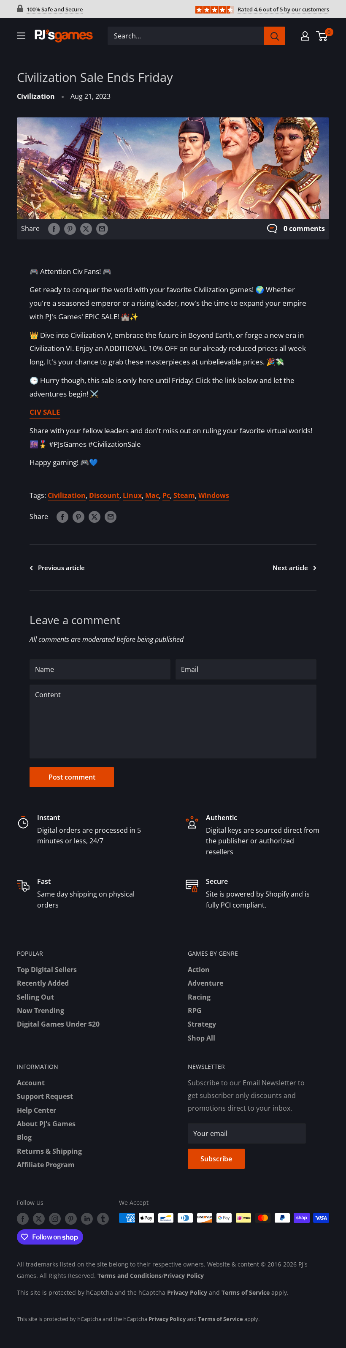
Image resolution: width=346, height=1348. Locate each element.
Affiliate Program (46, 1164)
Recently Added (43, 983)
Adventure (205, 983)
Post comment (72, 777)
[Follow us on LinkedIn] (87, 1219)
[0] (322, 36)
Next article (290, 567)
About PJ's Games (46, 1123)
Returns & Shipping (49, 1151)
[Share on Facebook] (54, 229)
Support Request (45, 1096)
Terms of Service (246, 1292)
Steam (184, 495)
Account (31, 1082)
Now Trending (40, 1010)
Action (199, 969)
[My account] (305, 36)
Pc (166, 495)
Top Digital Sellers (47, 969)
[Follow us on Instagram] (55, 1219)
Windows (213, 495)
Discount (104, 495)
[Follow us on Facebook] (23, 1219)
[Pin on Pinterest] (70, 229)
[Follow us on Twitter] (39, 1219)
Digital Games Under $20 (58, 1024)
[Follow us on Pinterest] (71, 1219)
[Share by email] (102, 229)
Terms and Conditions (129, 1276)
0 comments (304, 228)
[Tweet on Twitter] (86, 229)
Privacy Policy (184, 1276)
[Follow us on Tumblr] (103, 1219)
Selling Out (35, 997)
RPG (195, 1010)
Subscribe (216, 1158)
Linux (132, 495)
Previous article (61, 567)
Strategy (202, 1024)
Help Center (36, 1110)
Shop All (201, 1038)
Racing (199, 997)
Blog (24, 1137)
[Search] (274, 36)
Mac (152, 495)
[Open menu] (21, 36)
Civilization (36, 96)
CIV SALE (45, 412)
